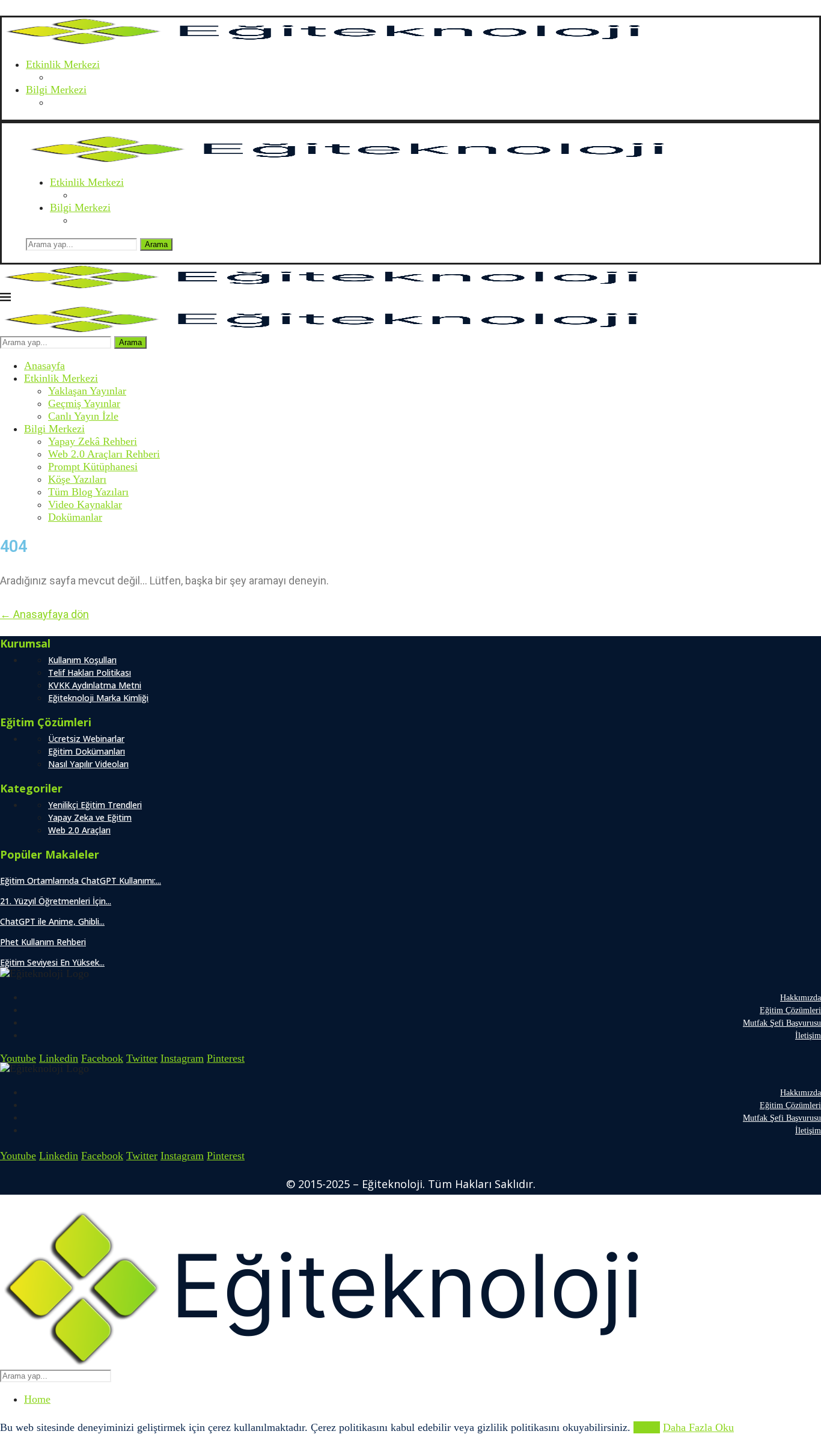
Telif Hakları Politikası (89, 672)
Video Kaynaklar (85, 504)
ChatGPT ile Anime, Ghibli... (52, 921)
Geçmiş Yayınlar (84, 403)
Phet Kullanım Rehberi (43, 942)
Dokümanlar (75, 517)
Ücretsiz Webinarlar (86, 738)
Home (37, 1399)
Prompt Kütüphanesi (93, 467)
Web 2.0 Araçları (79, 830)
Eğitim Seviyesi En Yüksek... (52, 962)
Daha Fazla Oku (698, 1427)
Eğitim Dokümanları (86, 751)
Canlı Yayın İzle (83, 416)
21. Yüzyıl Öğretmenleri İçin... (55, 901)
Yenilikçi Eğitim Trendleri (95, 804)
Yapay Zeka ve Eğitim (90, 817)
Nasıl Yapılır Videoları (88, 764)
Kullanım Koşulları (82, 660)
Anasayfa (44, 366)
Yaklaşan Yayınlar (87, 391)
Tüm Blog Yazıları (88, 492)
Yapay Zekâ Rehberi (92, 441)
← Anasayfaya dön (44, 614)
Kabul (646, 1427)
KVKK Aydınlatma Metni (94, 685)
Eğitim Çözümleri (790, 1010)
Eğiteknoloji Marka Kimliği (98, 697)
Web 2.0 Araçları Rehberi (104, 454)
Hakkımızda (800, 997)
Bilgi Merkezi (56, 90)
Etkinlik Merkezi (63, 64)
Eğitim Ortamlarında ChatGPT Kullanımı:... (80, 880)
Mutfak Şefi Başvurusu (782, 1023)
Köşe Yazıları (77, 479)
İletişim (808, 1035)
